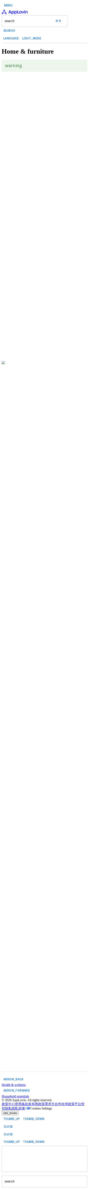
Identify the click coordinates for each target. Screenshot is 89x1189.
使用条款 (21, 1104)
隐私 (8, 1108)
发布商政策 (36, 1104)
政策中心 (8, 1104)
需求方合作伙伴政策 (60, 1104)
